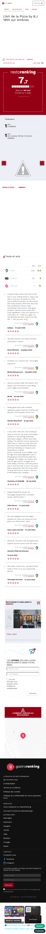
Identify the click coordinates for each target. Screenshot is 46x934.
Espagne (6, 826)
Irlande (6, 830)
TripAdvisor (13, 278)
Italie (5, 834)
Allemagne (7, 818)
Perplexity (40, 931)
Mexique (6, 838)
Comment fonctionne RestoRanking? (18, 811)
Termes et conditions (11, 788)
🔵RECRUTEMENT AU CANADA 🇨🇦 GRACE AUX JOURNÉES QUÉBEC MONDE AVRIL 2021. (14, 909)
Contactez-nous (9, 855)
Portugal (6, 842)
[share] (20, 908)
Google (12, 270)
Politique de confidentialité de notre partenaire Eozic (22, 797)
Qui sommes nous (10, 780)
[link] (7, 909)
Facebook (10, 859)
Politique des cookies (11, 792)
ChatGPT (39, 926)
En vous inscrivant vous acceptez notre (12, 684)
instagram (10, 863)
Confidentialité (9, 784)
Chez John (12, 634)
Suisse (5, 846)
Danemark (7, 822)
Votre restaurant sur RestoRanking (17, 807)
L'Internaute (14, 286)
